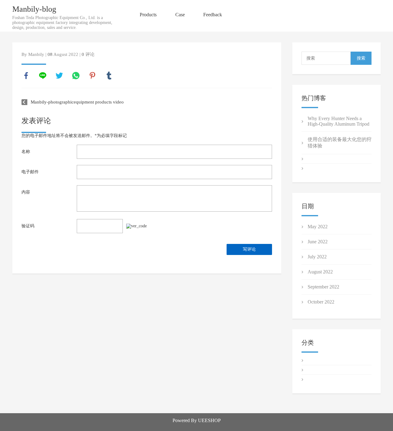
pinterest (92, 75)
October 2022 (321, 301)
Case (180, 14)
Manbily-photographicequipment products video (77, 102)
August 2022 (320, 271)
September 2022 (323, 286)
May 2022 (318, 226)
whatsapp (75, 75)
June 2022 (318, 241)
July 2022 (317, 256)
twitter (59, 75)
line (42, 75)
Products (148, 14)
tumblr (109, 75)
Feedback (212, 14)
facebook (26, 75)
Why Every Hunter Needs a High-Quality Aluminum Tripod (338, 121)
